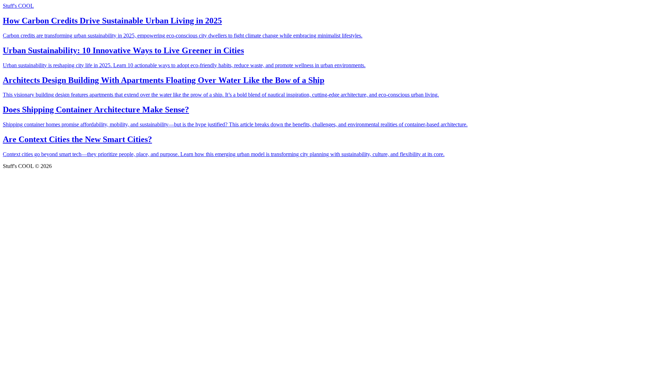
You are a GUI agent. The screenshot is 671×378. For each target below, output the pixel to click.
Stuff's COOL (18, 6)
